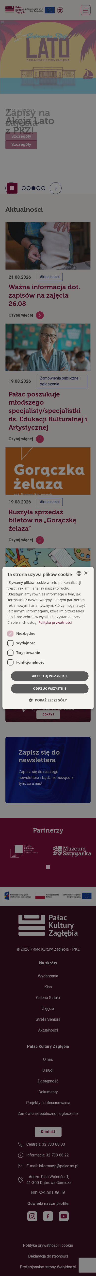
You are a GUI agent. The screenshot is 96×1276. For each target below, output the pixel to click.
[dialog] (48, 638)
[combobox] (78, 573)
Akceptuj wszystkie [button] (49, 676)
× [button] (85, 573)
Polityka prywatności (55, 622)
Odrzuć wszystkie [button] (49, 688)
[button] (48, 700)
